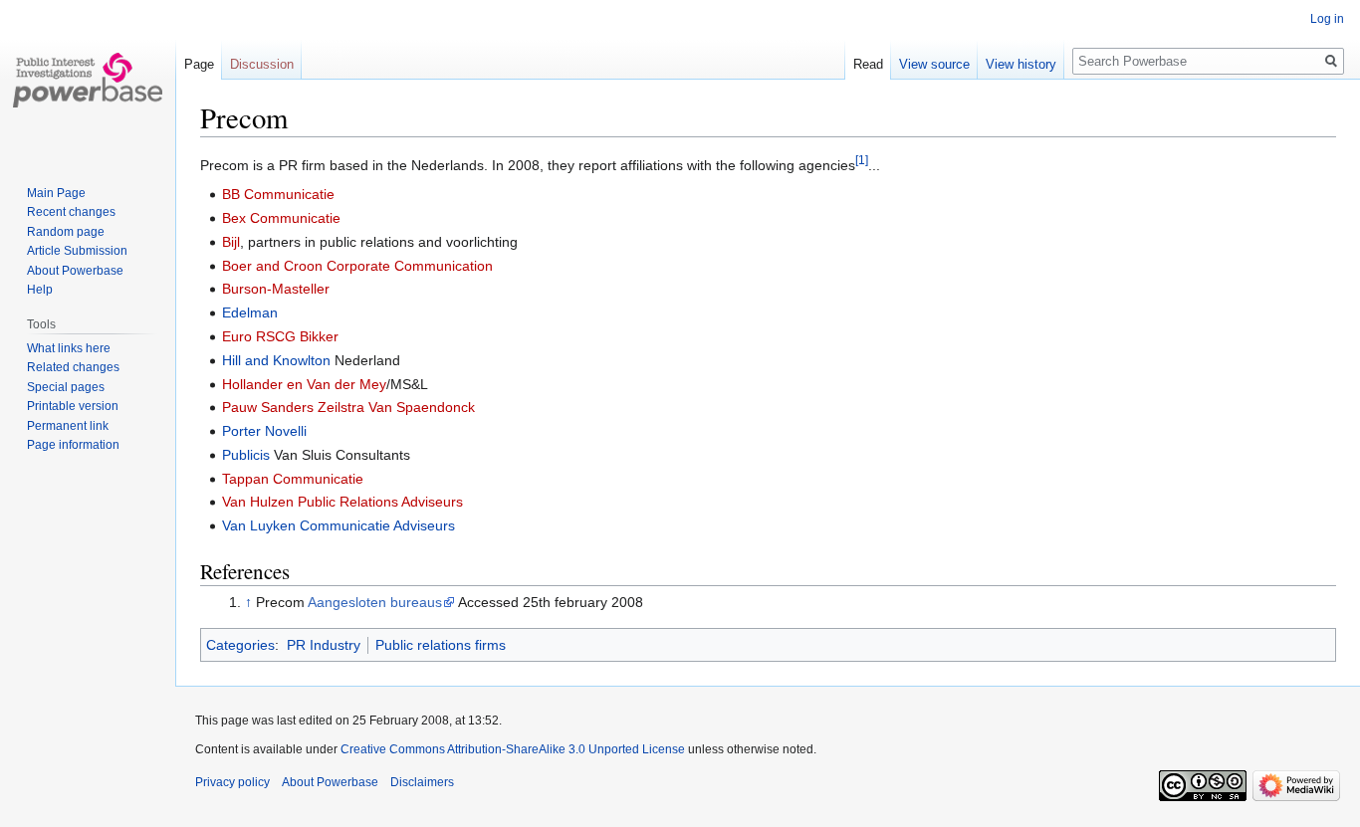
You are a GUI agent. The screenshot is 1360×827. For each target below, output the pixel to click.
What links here (69, 348)
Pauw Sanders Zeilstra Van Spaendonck (348, 407)
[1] (861, 159)
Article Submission (77, 251)
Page (199, 64)
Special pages (66, 387)
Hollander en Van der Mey (304, 384)
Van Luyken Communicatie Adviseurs (338, 525)
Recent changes (71, 212)
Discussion (262, 64)
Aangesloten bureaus (375, 602)
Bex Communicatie (281, 218)
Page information (73, 445)
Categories (240, 645)
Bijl (231, 242)
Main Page (56, 193)
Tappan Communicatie (292, 479)
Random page (66, 232)
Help (40, 290)
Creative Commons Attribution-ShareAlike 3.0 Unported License (512, 749)
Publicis (246, 455)
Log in (1327, 19)
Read (868, 64)
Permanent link (68, 426)
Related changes (73, 367)
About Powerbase (75, 271)
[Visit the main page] (87, 79)
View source (934, 64)
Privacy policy (232, 782)
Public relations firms (440, 645)
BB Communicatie (278, 194)
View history (1021, 64)
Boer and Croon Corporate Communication (357, 266)
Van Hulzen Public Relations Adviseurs (342, 502)
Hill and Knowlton (276, 360)
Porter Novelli (264, 431)
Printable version (72, 406)
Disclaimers (422, 782)
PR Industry (323, 645)
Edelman (250, 312)
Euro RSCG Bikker (280, 336)
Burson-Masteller (276, 289)
